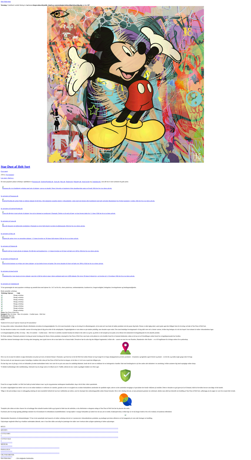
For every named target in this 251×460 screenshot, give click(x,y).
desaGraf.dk (86, 182)
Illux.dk (62, 182)
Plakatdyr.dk (77, 182)
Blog (13, 458)
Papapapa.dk (36, 182)
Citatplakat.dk (96, 182)
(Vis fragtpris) (9, 175)
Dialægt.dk (69, 182)
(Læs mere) (4, 171)
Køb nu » (11, 178)
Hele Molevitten (6, 1)
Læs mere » (4, 178)
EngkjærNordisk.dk (47, 182)
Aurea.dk (57, 182)
